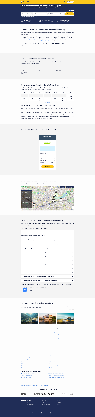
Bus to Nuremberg (44, 385)
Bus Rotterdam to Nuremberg (53, 361)
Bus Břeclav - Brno (24, 336)
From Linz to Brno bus (25, 342)
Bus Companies (30, 406)
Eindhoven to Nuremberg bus (53, 347)
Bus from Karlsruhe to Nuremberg (54, 349)
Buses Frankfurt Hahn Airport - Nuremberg (56, 375)
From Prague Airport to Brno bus (27, 375)
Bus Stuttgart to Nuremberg (53, 363)
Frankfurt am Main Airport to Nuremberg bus (56, 373)
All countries (60, 406)
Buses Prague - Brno (25, 349)
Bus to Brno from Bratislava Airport (27, 373)
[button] (53, 201)
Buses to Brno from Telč (25, 357)
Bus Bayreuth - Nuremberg (53, 336)
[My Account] (64, 1)
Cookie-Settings (46, 404)
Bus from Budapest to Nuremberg (54, 340)
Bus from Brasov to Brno (25, 334)
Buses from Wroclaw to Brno (26, 365)
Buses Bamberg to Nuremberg (53, 334)
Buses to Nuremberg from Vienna (54, 365)
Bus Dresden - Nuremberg (52, 345)
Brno (63, 187)
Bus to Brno (38, 385)
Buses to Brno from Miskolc (26, 345)
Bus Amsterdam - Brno (25, 330)
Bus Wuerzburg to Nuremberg (53, 367)
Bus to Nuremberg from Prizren (53, 359)
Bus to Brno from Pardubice (26, 347)
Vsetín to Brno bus (24, 363)
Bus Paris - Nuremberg (52, 355)
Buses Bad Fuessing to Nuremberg (54, 332)
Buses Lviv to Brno (24, 344)
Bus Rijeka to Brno (24, 353)
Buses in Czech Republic (30, 385)
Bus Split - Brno (24, 355)
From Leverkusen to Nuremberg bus (54, 351)
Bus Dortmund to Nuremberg (53, 344)
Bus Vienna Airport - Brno (26, 377)
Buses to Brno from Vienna (26, 361)
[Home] (26, 1)
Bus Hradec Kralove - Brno (26, 340)
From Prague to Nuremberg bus (53, 357)
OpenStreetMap (68, 209)
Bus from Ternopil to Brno (26, 359)
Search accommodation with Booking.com (29, 16)
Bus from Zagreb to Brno (25, 367)
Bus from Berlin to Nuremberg (53, 338)
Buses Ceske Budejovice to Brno (27, 338)
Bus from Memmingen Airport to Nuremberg (56, 377)
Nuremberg (70, 187)
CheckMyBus (23, 385)
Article (58, 404)
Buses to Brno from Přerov (26, 351)
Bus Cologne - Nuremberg (52, 342)
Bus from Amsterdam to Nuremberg (54, 330)
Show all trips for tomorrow (48, 40)
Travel (43, 406)
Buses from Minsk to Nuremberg (54, 353)
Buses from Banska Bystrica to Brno (27, 332)
